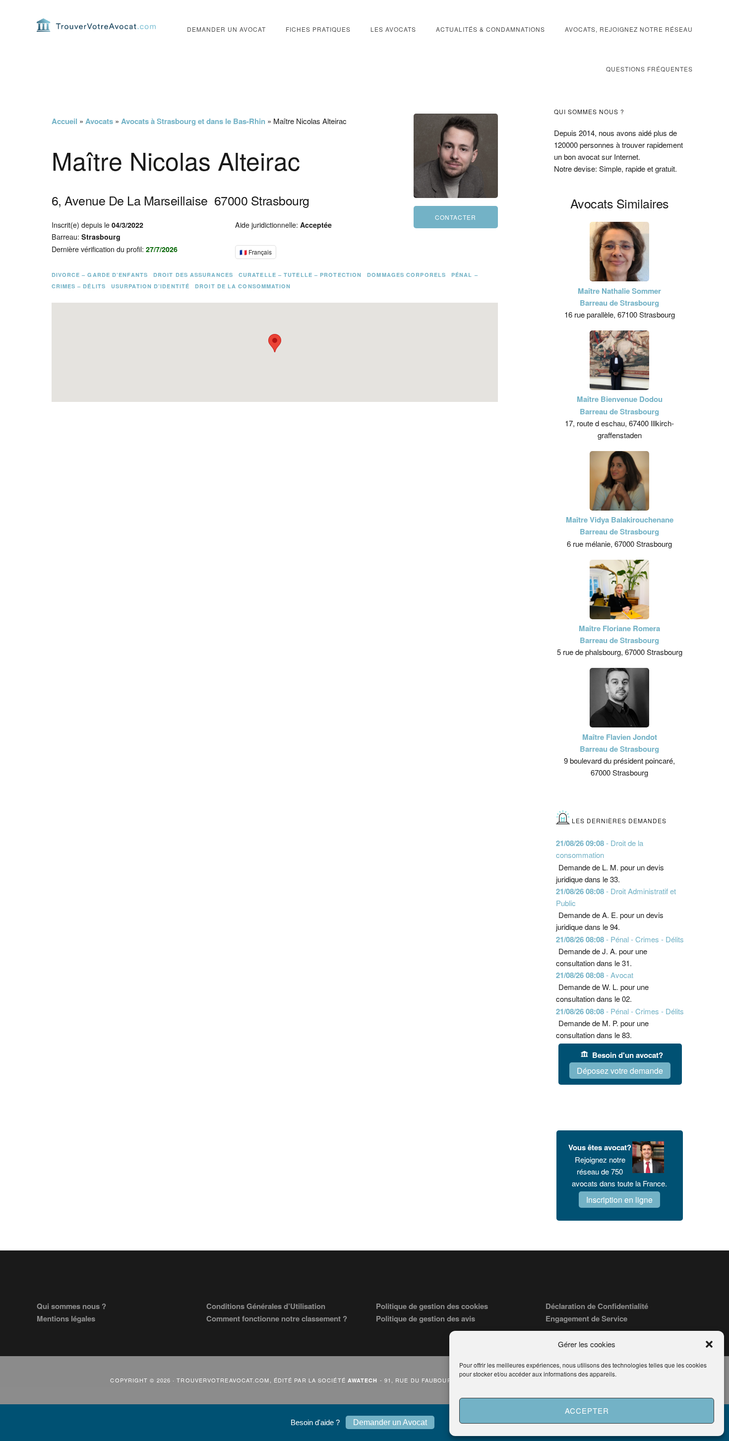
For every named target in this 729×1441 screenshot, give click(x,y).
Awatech (363, 1380)
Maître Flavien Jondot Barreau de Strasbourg (619, 742)
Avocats (99, 121)
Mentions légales (66, 1318)
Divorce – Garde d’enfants (100, 274)
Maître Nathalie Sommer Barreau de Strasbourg (619, 296)
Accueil (64, 121)
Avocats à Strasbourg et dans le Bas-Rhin (193, 121)
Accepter (587, 1410)
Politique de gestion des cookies (432, 1306)
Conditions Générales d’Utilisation (265, 1306)
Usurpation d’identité (150, 286)
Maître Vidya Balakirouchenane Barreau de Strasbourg (619, 525)
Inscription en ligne (619, 1199)
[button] (709, 1344)
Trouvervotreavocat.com (96, 25)
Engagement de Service (586, 1318)
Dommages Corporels (406, 274)
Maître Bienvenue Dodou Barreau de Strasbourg (620, 404)
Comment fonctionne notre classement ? (276, 1318)
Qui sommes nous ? (71, 1306)
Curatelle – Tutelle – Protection (300, 274)
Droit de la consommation (243, 286)
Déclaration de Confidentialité (597, 1306)
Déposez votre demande (620, 1070)
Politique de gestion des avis (425, 1318)
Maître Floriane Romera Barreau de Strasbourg (619, 634)
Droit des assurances (193, 274)
